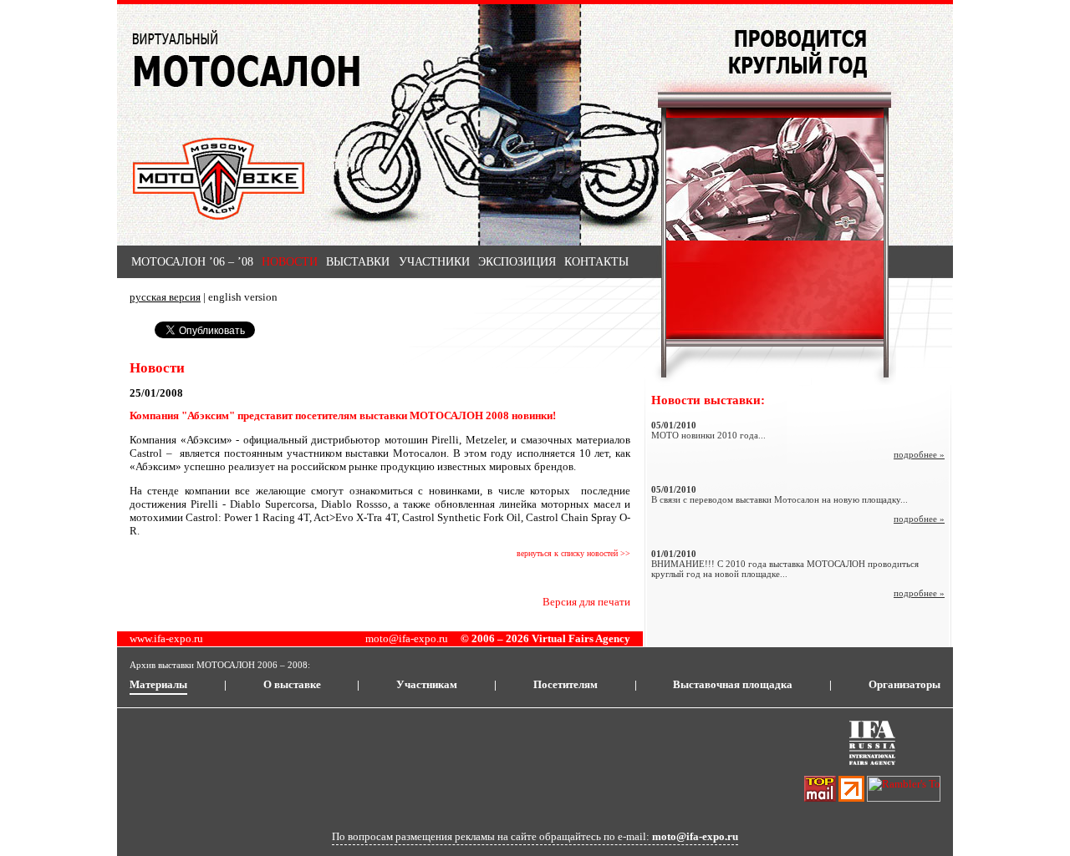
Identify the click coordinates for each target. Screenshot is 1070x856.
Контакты (596, 262)
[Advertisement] (434, 763)
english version (243, 297)
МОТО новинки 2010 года (704, 435)
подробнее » (919, 454)
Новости (290, 262)
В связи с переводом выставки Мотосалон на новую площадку (775, 499)
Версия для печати (586, 601)
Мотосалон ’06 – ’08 (192, 262)
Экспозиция (517, 262)
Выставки (358, 262)
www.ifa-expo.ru (166, 638)
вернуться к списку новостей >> (573, 553)
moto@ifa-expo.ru (406, 638)
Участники (434, 262)
